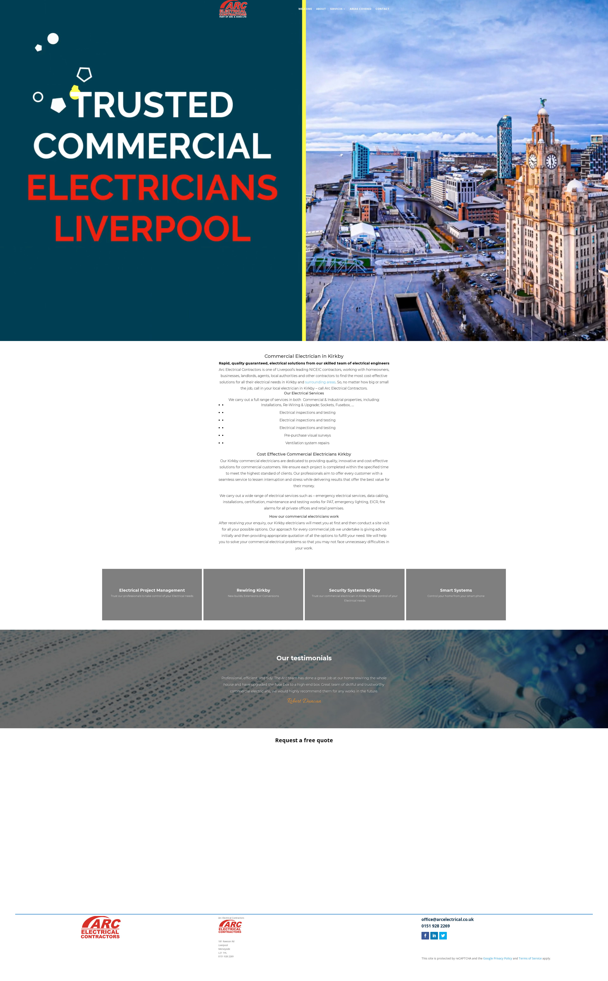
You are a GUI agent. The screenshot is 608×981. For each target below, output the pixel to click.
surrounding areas (320, 382)
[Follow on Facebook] (425, 935)
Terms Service (530, 958)
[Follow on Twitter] (443, 935)
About (321, 9)
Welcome (305, 9)
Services (336, 9)
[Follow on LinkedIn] (434, 935)
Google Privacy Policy (497, 958)
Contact (383, 9)
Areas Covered (360, 9)
